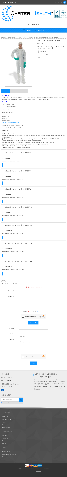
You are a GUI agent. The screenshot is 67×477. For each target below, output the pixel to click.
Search (4, 457)
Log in (58, 2)
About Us (4, 422)
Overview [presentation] (5, 91)
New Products (6, 451)
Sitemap (4, 425)
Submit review (33, 322)
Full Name (11, 328)
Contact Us (3, 281)
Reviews (3, 280)
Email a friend (43, 51)
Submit (33, 363)
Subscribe (5, 403)
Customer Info (6, 435)
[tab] (5, 91)
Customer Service (7, 419)
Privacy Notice (6, 427)
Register (55, 2)
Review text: (11, 296)
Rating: (23, 311)
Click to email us (8, 380)
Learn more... (37, 389)
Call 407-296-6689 (33, 25)
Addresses (5, 438)
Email (11, 334)
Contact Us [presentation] (23, 91)
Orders (4, 441)
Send (21, 400)
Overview (3, 279)
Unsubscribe (12, 403)
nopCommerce (46, 468)
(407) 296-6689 (8, 377)
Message (11, 339)
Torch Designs (38, 471)
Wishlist (4, 443)
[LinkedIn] (2, 390)
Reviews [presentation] (14, 91)
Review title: (11, 291)
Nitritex (47, 55)
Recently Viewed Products (9, 454)
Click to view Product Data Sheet (10, 122)
